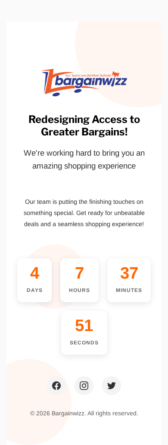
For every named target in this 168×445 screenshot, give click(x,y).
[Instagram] (84, 385)
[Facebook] (56, 385)
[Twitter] (111, 385)
